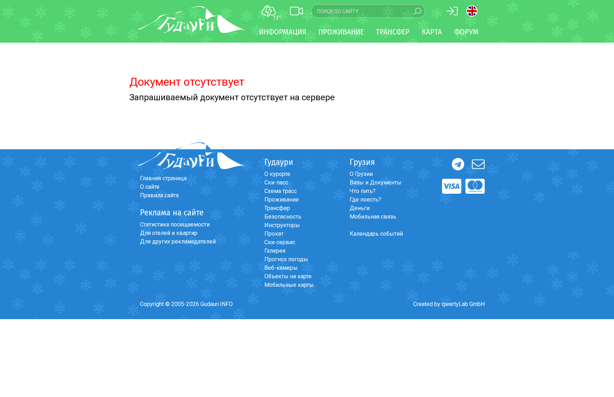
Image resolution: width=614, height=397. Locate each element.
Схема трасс (280, 191)
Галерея (274, 250)
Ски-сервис (279, 242)
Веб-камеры (281, 267)
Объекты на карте (288, 276)
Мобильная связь (373, 216)
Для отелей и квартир (169, 233)
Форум (466, 32)
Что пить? (363, 191)
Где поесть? (365, 199)
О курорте (277, 174)
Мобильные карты (289, 284)
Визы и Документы (376, 182)
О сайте (150, 186)
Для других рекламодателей (178, 241)
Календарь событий (376, 233)
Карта (432, 32)
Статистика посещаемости (175, 224)
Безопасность (282, 216)
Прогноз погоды (286, 259)
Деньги (360, 208)
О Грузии (361, 174)
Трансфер (277, 208)
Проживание (281, 199)
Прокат (274, 233)
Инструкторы (282, 225)
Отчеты (36, 368)
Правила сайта (159, 195)
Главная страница (163, 178)
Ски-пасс (276, 182)
